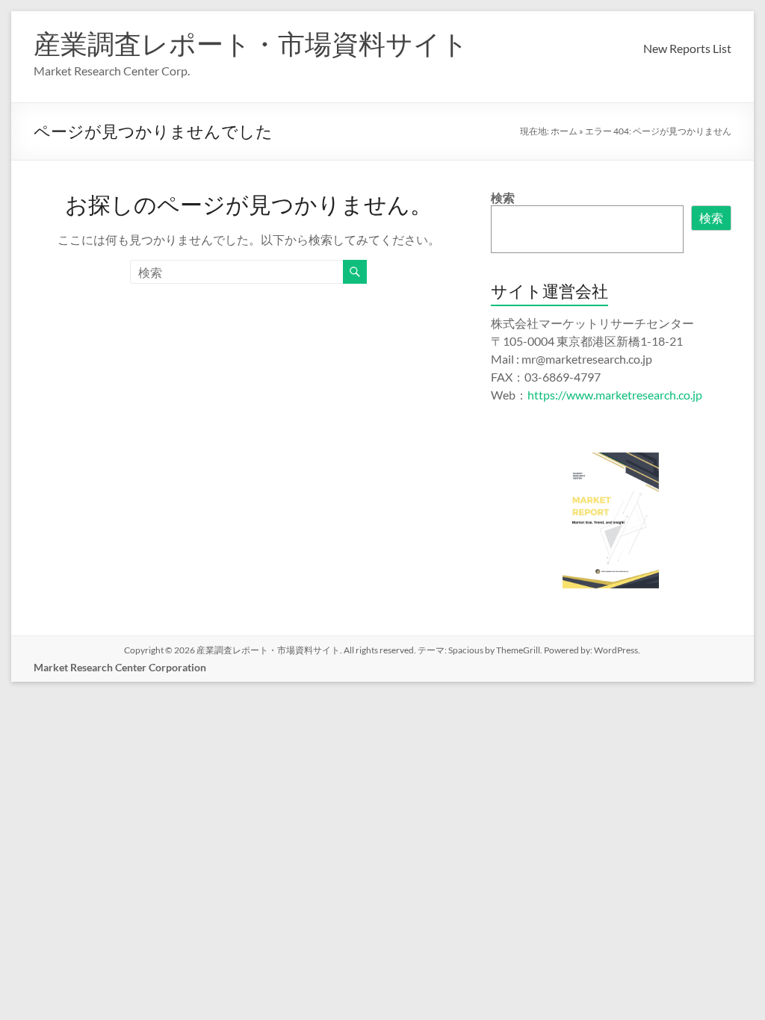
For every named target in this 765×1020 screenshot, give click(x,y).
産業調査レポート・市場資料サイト (251, 43)
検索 (503, 197)
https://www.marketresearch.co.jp (614, 395)
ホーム (564, 131)
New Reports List (687, 48)
